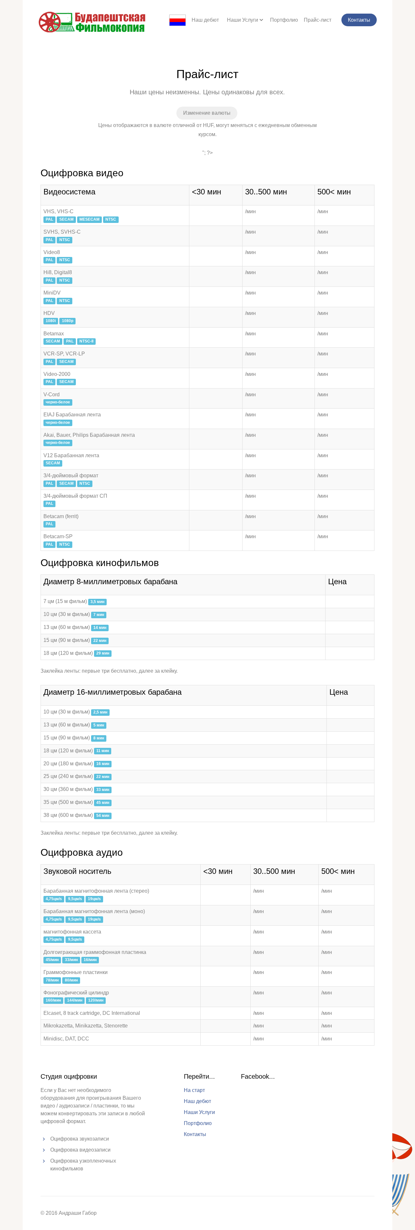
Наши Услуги (242, 20)
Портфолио (284, 20)
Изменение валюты (207, 113)
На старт (194, 1090)
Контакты (359, 20)
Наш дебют (205, 20)
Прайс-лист (317, 20)
